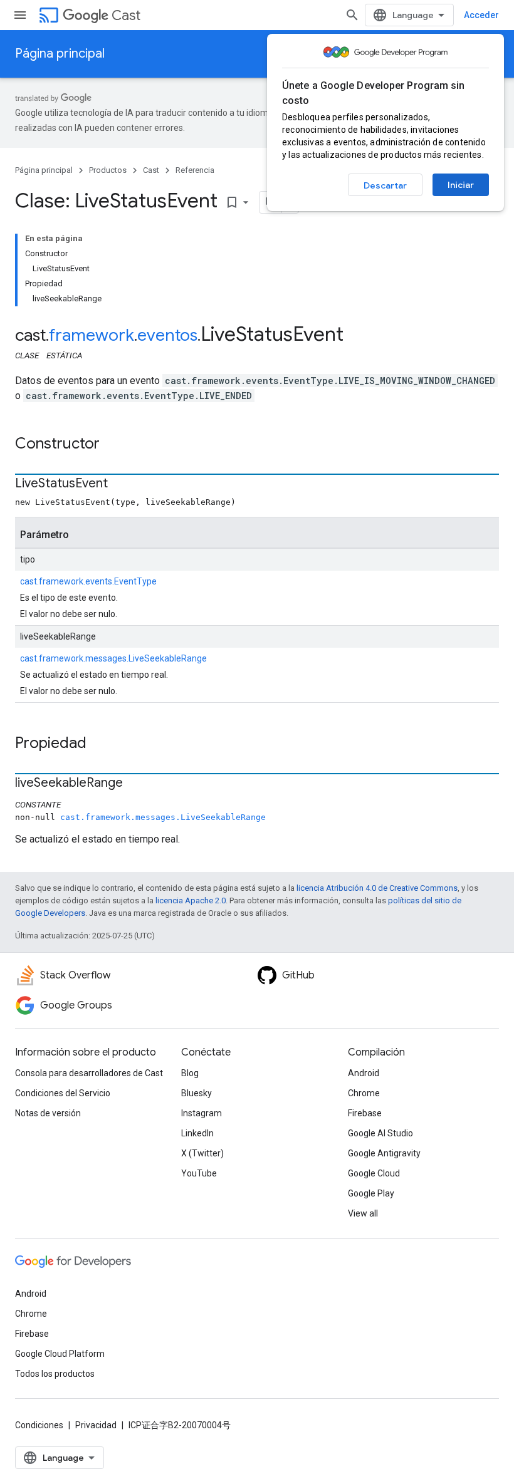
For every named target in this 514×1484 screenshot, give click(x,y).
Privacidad (96, 1425)
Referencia (195, 170)
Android (363, 1073)
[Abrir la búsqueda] (352, 15)
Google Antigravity (384, 1153)
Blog (190, 1073)
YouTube (199, 1173)
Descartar (385, 185)
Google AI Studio (380, 1133)
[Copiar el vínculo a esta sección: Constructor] (112, 444)
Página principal (60, 53)
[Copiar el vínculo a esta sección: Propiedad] (99, 744)
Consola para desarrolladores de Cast (89, 1073)
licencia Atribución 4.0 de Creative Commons (377, 888)
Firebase (365, 1113)
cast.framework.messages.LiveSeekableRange (113, 658)
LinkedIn (197, 1133)
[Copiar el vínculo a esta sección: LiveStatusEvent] (120, 484)
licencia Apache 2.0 (190, 900)
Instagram (201, 1113)
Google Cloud (374, 1173)
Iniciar (461, 184)
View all (363, 1213)
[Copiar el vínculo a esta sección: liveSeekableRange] (135, 783)
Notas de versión (48, 1113)
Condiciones (39, 1425)
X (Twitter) (202, 1153)
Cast (126, 15)
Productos (108, 170)
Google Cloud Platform (60, 1354)
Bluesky (196, 1093)
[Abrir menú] (20, 15)
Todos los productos (55, 1374)
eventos (167, 335)
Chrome (364, 1093)
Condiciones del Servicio (62, 1093)
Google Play (371, 1193)
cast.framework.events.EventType (88, 581)
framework (91, 335)
